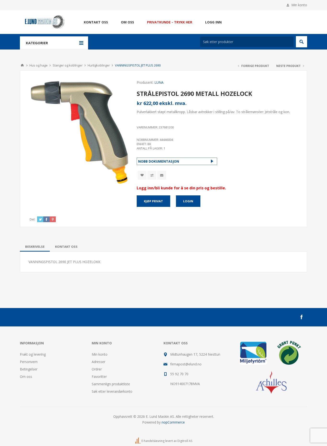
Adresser (98, 361)
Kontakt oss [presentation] (66, 246)
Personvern (29, 361)
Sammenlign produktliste (111, 384)
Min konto (299, 5)
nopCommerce (173, 422)
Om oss (26, 376)
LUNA (159, 82)
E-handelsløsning (152, 441)
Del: (32, 219)
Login (188, 201)
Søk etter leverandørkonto (112, 391)
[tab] (35, 247)
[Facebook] (301, 317)
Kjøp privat (153, 201)
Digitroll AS (184, 441)
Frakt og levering (33, 354)
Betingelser (28, 369)
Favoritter (99, 376)
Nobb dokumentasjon (158, 161)
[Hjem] (22, 65)
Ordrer (97, 369)
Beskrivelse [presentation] (35, 246)
